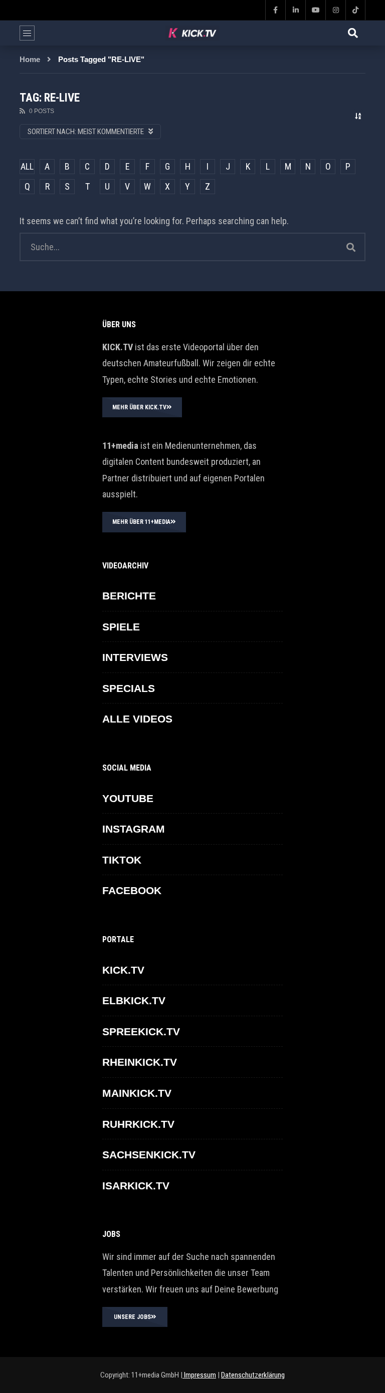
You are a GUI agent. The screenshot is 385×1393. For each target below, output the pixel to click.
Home (30, 59)
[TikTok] (355, 10)
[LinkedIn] (295, 10)
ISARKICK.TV (135, 1185)
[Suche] (352, 33)
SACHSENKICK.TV (149, 1154)
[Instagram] (335, 10)
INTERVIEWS (135, 657)
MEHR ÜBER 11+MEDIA (141, 521)
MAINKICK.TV (136, 1093)
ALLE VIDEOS (137, 719)
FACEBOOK (131, 890)
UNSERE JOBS (132, 1316)
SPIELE (121, 626)
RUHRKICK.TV (138, 1124)
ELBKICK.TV (133, 1000)
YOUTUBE (127, 798)
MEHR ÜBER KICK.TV (139, 407)
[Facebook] (275, 10)
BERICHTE (129, 595)
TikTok (121, 860)
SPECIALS (128, 688)
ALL (27, 166)
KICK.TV (123, 970)
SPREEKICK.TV (141, 1031)
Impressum (199, 1374)
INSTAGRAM (133, 829)
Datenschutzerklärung (253, 1374)
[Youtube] (315, 10)
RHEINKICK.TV (139, 1062)
